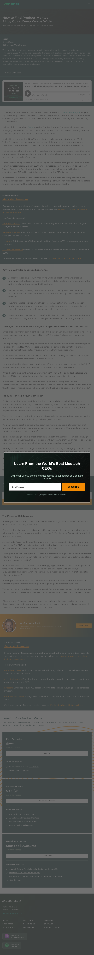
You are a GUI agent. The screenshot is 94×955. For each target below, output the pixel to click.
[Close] (86, 455)
